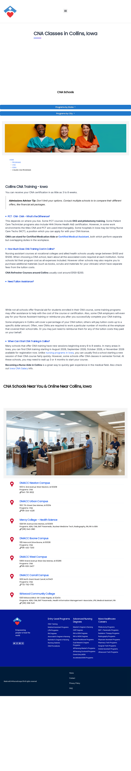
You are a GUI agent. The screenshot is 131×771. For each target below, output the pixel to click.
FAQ (71, 688)
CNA (14, 165)
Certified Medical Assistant (73, 236)
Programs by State (65, 107)
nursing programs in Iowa (60, 352)
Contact (72, 678)
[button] (65, 11)
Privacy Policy (74, 683)
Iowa (14, 167)
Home (12, 160)
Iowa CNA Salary (19, 368)
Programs (16, 162)
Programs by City (64, 113)
